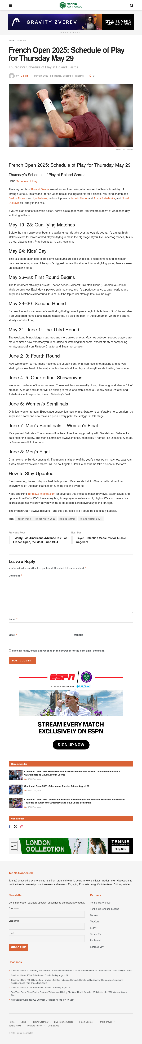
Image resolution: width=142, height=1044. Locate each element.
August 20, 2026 (33, 736)
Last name (14, 877)
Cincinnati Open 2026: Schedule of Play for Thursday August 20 (41, 943)
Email (13, 634)
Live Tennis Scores (63, 978)
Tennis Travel (105, 978)
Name (13, 619)
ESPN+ (94, 884)
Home (11, 40)
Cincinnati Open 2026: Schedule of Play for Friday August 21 (56, 742)
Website (78, 634)
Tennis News (15, 982)
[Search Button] (131, 5)
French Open (24, 518)
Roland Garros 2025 (90, 518)
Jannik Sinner (79, 198)
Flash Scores (86, 978)
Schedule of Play (26, 181)
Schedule (21, 40)
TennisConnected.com (41, 494)
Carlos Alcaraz (18, 198)
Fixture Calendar (40, 978)
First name (14, 865)
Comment (15, 575)
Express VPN (97, 903)
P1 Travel (95, 897)
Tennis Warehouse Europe (104, 865)
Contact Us (53, 982)
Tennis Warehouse (100, 859)
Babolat (94, 871)
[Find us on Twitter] (15, 783)
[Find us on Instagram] (21, 783)
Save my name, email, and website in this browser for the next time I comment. (58, 650)
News (23, 978)
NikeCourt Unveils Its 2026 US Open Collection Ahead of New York (42, 956)
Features (56, 75)
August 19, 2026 (33, 764)
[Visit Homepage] (71, 5)
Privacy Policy (34, 982)
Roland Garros (40, 189)
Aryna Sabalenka (104, 198)
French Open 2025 (45, 518)
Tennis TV (95, 890)
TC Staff (23, 75)
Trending (79, 75)
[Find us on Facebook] (9, 783)
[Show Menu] (10, 5)
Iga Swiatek (40, 198)
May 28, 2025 (41, 75)
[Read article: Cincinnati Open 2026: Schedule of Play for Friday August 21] (16, 746)
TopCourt (95, 878)
